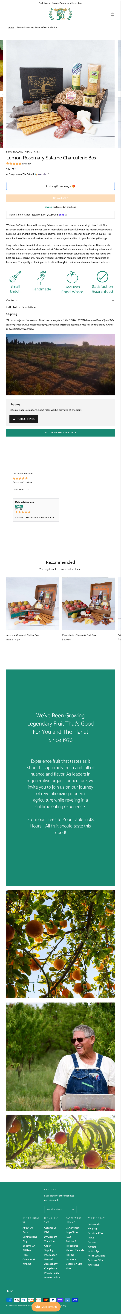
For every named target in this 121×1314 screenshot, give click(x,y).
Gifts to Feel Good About (21, 307)
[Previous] (3, 94)
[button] (14, 163)
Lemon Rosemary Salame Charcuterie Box (37, 27)
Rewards (49, 1259)
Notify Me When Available (60, 432)
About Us (28, 1227)
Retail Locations (96, 1255)
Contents (12, 300)
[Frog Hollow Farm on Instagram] (12, 1291)
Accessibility (51, 1263)
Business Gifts (95, 1260)
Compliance (50, 1268)
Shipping (49, 206)
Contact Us (50, 1227)
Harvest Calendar (75, 1250)
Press (26, 1254)
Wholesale (93, 1264)
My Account (50, 1236)
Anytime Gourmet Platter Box (22, 635)
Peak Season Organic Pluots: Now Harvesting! (60, 3)
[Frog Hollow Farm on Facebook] (8, 1291)
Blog (25, 1241)
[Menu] (8, 14)
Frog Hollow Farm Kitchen (23, 151)
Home (11, 27)
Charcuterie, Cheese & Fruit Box (79, 635)
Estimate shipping (24, 418)
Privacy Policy (51, 1272)
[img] (36, 512)
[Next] (118, 94)
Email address (54, 1206)
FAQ (46, 1232)
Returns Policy (52, 1277)
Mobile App (94, 1251)
